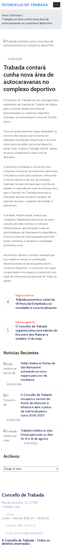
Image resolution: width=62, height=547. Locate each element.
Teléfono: (21, 525)
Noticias (16, 15)
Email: (24, 533)
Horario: (10, 514)
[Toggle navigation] (56, 4)
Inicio (5, 15)
